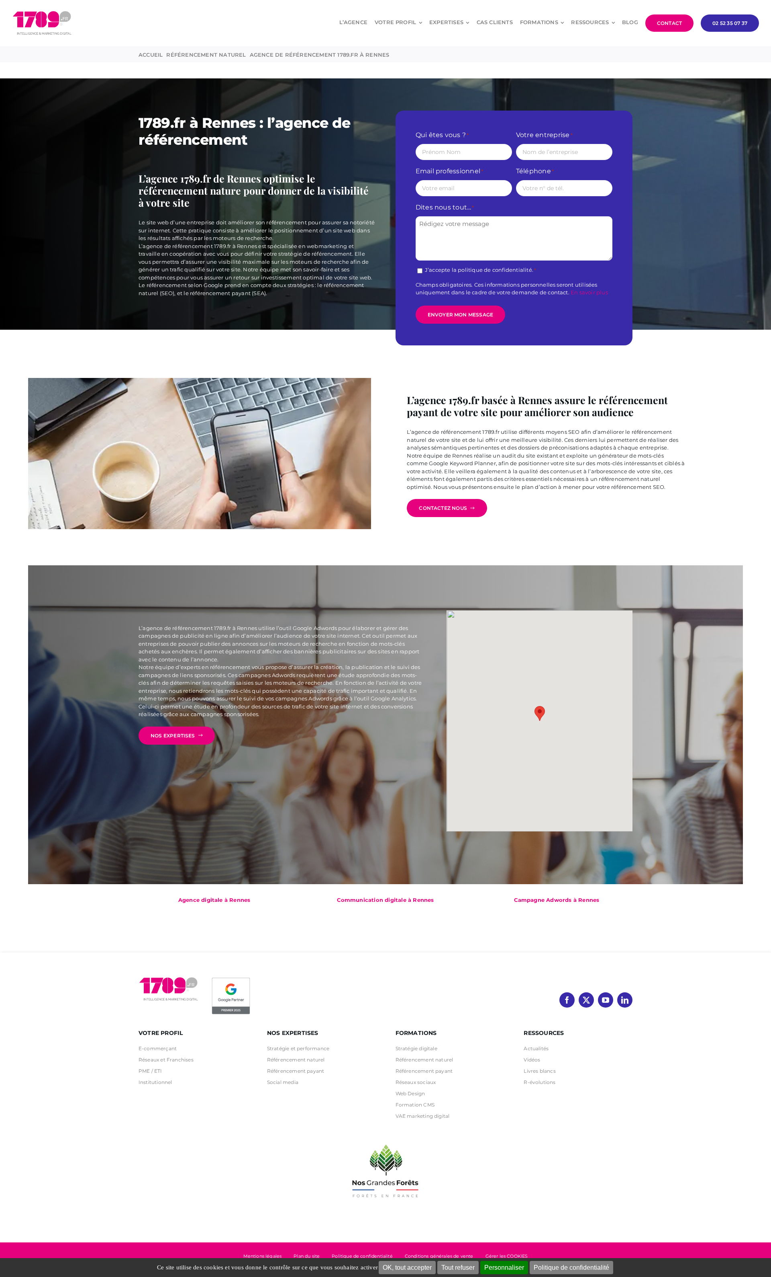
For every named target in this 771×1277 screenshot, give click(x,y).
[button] (539, 713)
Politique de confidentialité (571, 1267)
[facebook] (567, 1000)
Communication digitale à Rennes (385, 900)
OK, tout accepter (407, 1267)
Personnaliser (504, 1267)
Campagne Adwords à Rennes (556, 900)
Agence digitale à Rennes (214, 900)
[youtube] (605, 1000)
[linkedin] (624, 1000)
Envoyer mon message (461, 315)
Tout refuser (458, 1267)
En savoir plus (589, 292)
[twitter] (586, 1000)
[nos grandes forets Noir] (385, 1140)
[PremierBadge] (231, 979)
